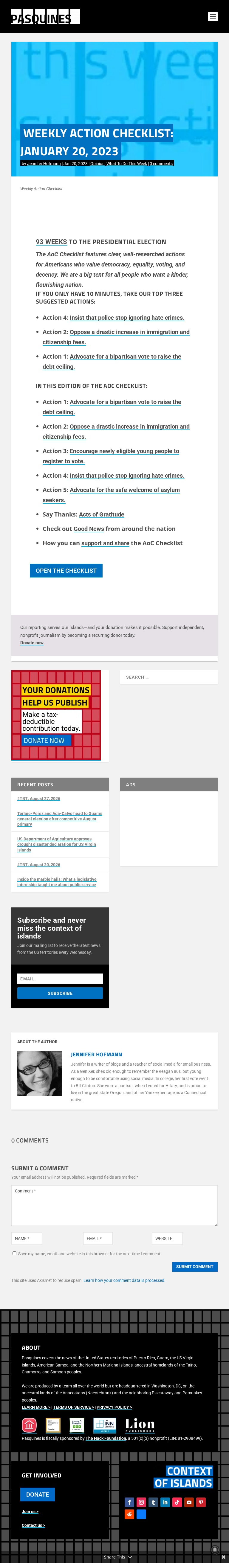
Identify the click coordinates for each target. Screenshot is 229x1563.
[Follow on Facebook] (129, 1502)
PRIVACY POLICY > (114, 1407)
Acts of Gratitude (101, 514)
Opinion (97, 163)
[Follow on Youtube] (189, 1502)
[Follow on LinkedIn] (165, 1502)
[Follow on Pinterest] (201, 1502)
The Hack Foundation (106, 1438)
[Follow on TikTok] (177, 1502)
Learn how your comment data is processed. (124, 1280)
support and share (105, 543)
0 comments (161, 163)
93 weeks (51, 242)
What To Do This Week (126, 163)
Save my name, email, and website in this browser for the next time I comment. (90, 1253)
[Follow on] (141, 1514)
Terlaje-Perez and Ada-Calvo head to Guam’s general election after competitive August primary (59, 819)
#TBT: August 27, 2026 (38, 798)
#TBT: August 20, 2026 (38, 864)
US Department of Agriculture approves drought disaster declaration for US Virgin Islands (56, 844)
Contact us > (33, 1525)
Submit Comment (194, 1266)
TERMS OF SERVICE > (73, 1407)
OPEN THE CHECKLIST (66, 570)
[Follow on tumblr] (153, 1502)
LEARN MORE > (36, 1407)
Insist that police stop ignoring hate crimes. (127, 317)
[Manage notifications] (215, 1550)
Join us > (30, 1511)
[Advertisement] (169, 828)
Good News (89, 528)
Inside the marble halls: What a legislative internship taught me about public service (57, 882)
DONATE (37, 1494)
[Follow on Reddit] (129, 1514)
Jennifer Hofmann (44, 163)
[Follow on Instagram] (141, 1502)
